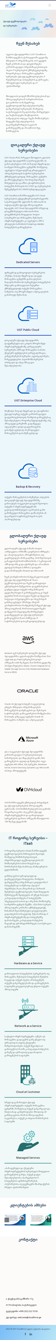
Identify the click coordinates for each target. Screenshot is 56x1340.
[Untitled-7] (28, 460)
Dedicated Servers (28, 262)
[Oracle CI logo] (28, 681)
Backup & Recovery (28, 486)
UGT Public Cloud (28, 329)
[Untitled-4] (28, 303)
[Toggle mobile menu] (50, 5)
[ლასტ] (28, 779)
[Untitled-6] (28, 236)
